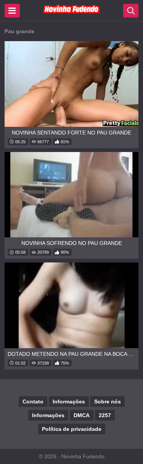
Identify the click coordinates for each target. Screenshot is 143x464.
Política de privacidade (71, 429)
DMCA (82, 415)
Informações (69, 401)
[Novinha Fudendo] (71, 12)
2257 (105, 415)
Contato (32, 401)
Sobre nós (107, 401)
